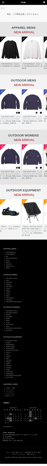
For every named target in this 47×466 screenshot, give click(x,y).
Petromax (9, 360)
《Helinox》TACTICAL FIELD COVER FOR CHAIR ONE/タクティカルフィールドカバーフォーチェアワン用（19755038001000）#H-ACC (32, 230)
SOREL (8, 292)
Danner (8, 288)
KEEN (8, 290)
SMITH (8, 364)
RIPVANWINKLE (11, 252)
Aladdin (8, 342)
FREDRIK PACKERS (12, 350)
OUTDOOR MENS (10, 275)
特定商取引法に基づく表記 (33, 452)
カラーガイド (10, 390)
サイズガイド (10, 392)
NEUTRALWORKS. (11, 258)
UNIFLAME (9, 371)
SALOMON (9, 286)
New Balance (10, 298)
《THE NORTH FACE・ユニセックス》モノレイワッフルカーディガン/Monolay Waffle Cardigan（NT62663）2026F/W (10, 120)
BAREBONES (10, 344)
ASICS (8, 268)
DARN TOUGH (10, 346)
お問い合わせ (31, 454)
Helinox (8, 352)
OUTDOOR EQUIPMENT (12, 337)
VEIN (7, 260)
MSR (7, 358)
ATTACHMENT (10, 254)
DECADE (9, 264)
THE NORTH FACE (11, 278)
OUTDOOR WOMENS (11, 307)
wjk (7, 256)
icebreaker (9, 300)
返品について (10, 395)
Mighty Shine (10, 266)
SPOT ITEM (9, 377)
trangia (8, 370)
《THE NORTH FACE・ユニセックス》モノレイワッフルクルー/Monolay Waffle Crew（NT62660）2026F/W (32, 120)
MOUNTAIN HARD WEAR (13, 302)
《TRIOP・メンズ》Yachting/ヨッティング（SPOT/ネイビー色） (10, 228)
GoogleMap (8, 436)
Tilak (7, 280)
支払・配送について (18, 452)
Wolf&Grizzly (10, 373)
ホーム (3, 8)
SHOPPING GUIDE (10, 384)
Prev (2, 50)
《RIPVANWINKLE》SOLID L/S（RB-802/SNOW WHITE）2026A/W (32, 66)
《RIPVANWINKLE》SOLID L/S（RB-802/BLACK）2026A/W (10, 65)
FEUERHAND (10, 348)
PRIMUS (8, 362)
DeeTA (8, 262)
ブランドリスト (10, 394)
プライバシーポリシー (18, 454)
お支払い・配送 (10, 388)
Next (45, 50)
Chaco (8, 294)
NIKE (7, 296)
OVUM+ (23, 2)
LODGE (8, 356)
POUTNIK (9, 282)
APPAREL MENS (9, 249)
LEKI (7, 354)
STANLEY (9, 366)
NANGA (8, 284)
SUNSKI (8, 368)
